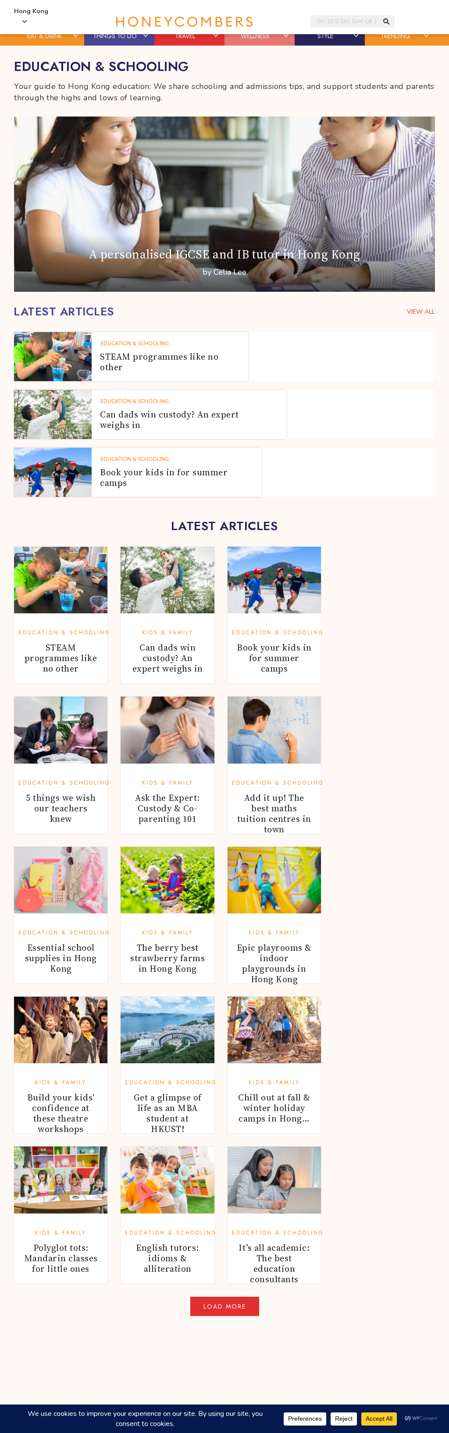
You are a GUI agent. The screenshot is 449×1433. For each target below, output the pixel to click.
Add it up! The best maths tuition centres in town (274, 813)
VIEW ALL (421, 312)
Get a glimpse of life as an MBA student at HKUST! (168, 1113)
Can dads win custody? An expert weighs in (167, 658)
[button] (76, 36)
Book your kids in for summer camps (274, 658)
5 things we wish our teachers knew (61, 808)
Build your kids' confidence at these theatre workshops (61, 1113)
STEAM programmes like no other (61, 658)
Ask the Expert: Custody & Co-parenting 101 (167, 808)
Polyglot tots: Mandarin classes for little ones (61, 1258)
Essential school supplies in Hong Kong (61, 958)
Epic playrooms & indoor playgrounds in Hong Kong (274, 963)
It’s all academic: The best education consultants (274, 1263)
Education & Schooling (64, 633)
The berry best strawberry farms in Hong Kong (167, 958)
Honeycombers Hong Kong (184, 22)
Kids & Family (167, 633)
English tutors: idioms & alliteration (167, 1258)
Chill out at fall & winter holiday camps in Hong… (274, 1108)
